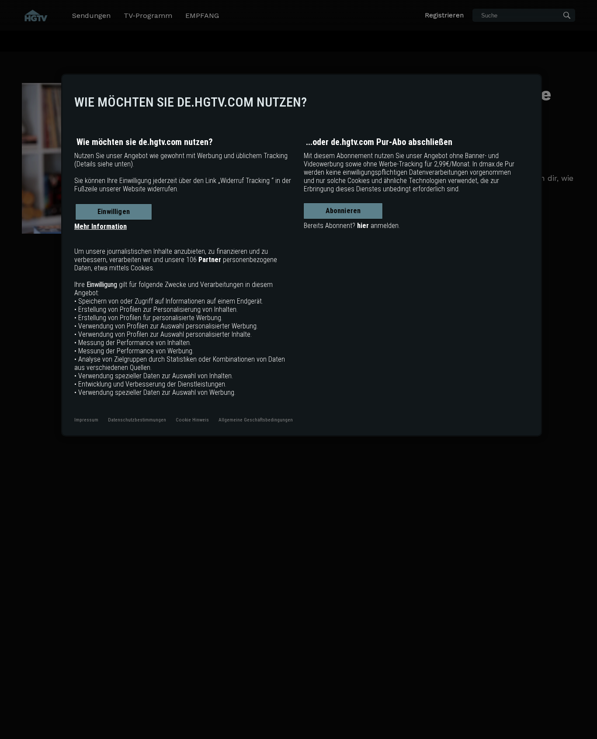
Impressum (86, 420)
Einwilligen (113, 211)
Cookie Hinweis (192, 420)
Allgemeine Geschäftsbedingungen (256, 420)
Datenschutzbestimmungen (137, 420)
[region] (301, 255)
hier (363, 225)
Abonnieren (343, 211)
